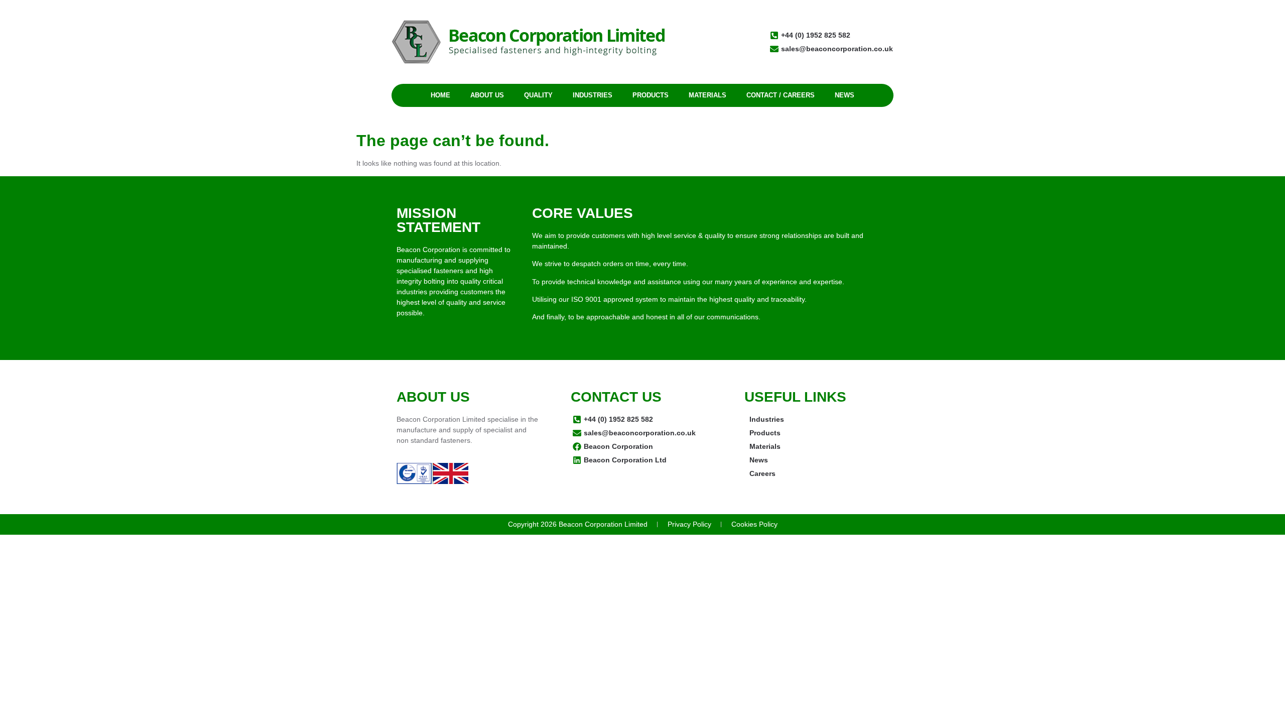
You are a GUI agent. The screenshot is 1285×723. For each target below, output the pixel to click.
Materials (707, 95)
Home (440, 95)
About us (487, 95)
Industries (592, 95)
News (844, 95)
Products (650, 95)
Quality (538, 95)
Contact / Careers (780, 95)
